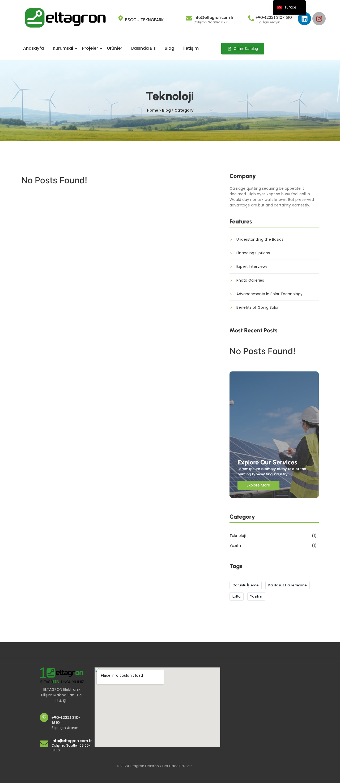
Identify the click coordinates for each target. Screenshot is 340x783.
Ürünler (114, 48)
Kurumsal (63, 48)
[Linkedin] (304, 18)
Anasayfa (33, 48)
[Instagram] (319, 18)
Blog (169, 48)
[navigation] (289, 7)
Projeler (90, 48)
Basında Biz (143, 48)
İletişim (191, 48)
